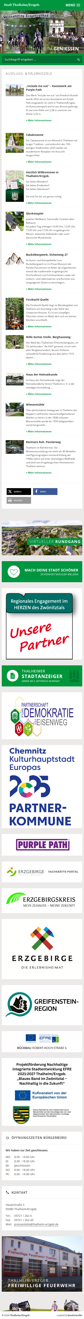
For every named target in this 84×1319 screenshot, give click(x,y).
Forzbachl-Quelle (37, 299)
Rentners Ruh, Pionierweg (43, 442)
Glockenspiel (34, 213)
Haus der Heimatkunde (41, 374)
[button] (19, 491)
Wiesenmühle (35, 404)
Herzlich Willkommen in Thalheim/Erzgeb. (42, 174)
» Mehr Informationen (39, 120)
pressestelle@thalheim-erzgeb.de (36, 1224)
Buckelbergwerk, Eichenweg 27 (47, 254)
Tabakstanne (34, 135)
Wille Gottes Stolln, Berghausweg (48, 337)
